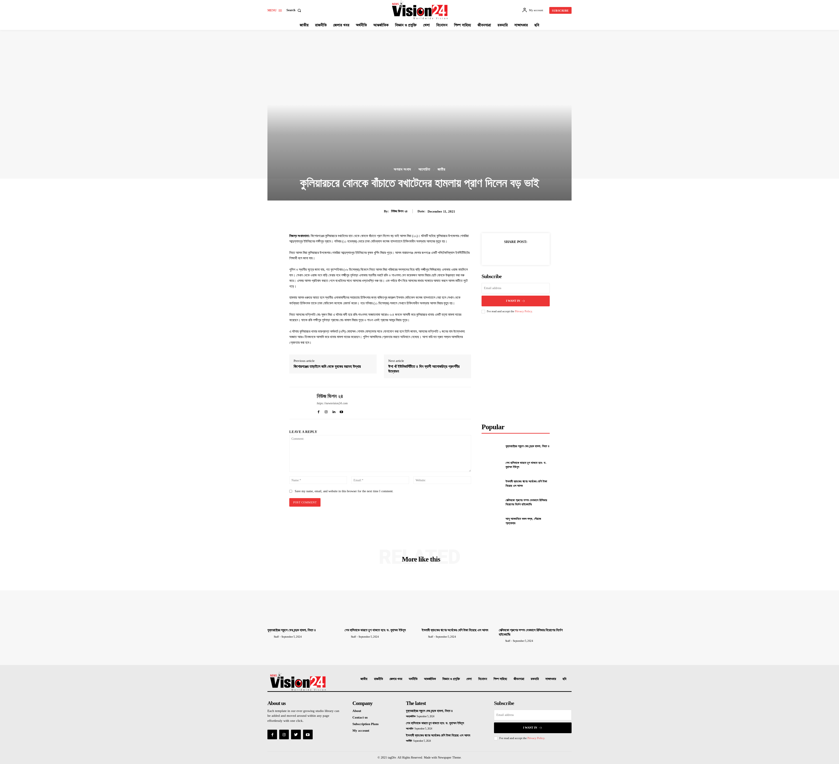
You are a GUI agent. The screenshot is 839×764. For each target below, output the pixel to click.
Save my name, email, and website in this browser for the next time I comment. (344, 491)
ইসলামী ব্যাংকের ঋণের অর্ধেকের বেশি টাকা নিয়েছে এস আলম (455, 630)
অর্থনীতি (413, 679)
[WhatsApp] (525, 252)
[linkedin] (333, 410)
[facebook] (318, 410)
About (356, 711)
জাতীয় (441, 169)
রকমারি (535, 679)
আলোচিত (424, 169)
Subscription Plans (365, 724)
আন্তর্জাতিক (430, 679)
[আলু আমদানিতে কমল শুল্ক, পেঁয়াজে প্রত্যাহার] (492, 521)
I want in (513, 300)
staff (276, 636)
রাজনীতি (378, 679)
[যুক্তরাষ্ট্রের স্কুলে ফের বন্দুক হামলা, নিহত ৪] (492, 446)
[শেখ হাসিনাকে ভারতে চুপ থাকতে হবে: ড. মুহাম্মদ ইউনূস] (492, 465)
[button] (294, 10)
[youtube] (341, 410)
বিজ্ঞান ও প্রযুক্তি (451, 679)
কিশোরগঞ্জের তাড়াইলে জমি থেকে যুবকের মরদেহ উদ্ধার (327, 366)
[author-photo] (270, 636)
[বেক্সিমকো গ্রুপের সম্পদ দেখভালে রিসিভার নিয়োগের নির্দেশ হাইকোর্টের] (492, 502)
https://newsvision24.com (332, 403)
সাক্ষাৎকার (550, 679)
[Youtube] (308, 734)
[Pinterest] (515, 252)
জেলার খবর (396, 679)
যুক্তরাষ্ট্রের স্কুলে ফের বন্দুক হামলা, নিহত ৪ (528, 446)
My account (360, 730)
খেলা (469, 679)
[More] (535, 252)
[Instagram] (284, 734)
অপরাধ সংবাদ (402, 169)
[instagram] (326, 410)
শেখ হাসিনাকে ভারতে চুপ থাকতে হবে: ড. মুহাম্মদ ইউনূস (375, 630)
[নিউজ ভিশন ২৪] (299, 403)
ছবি (564, 679)
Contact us (360, 717)
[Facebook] (495, 252)
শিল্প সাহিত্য (500, 679)
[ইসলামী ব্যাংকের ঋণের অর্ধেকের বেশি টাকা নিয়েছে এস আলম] (492, 483)
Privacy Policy (523, 311)
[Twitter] (505, 252)
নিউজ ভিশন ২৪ (399, 211)
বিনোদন (482, 679)
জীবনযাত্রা (519, 679)
